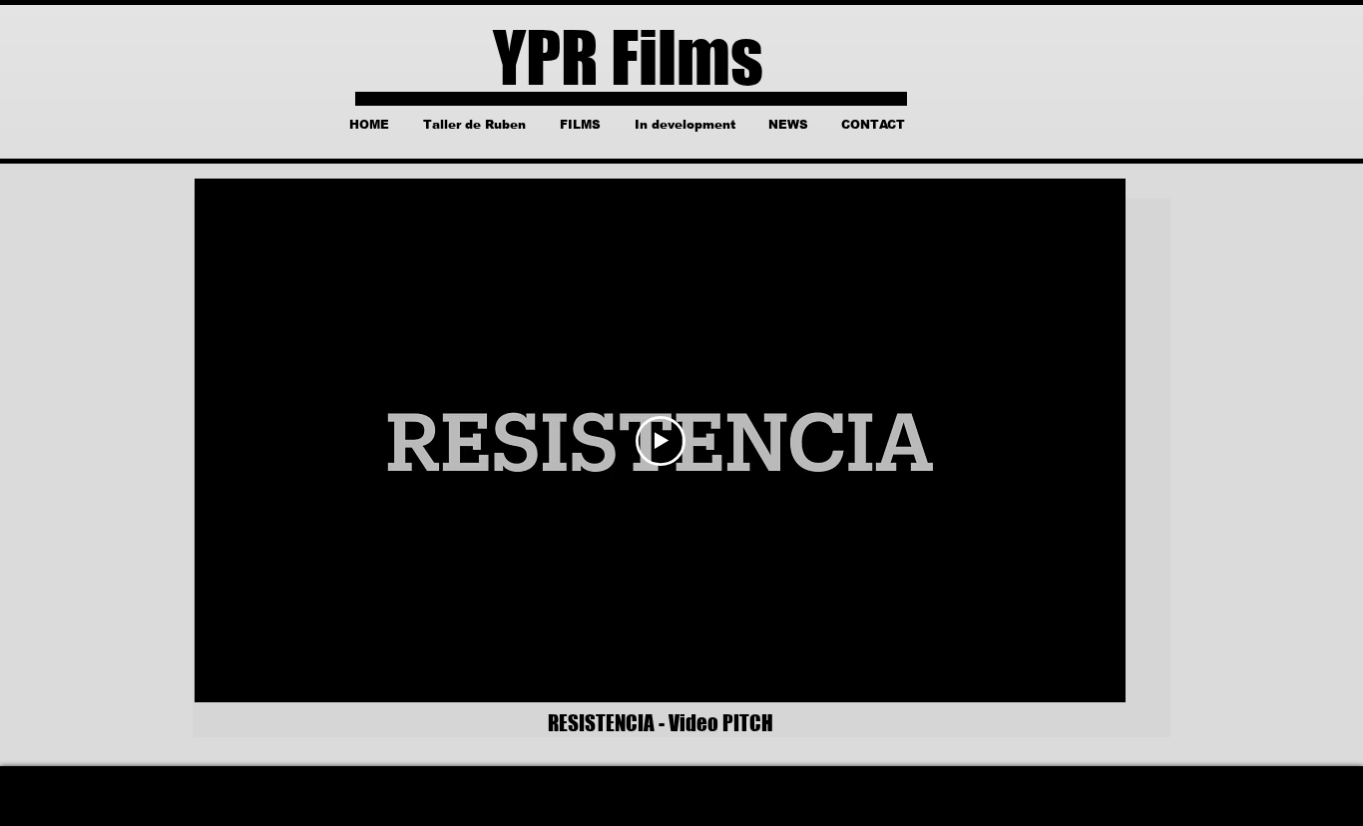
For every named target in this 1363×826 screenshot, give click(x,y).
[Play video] (660, 441)
